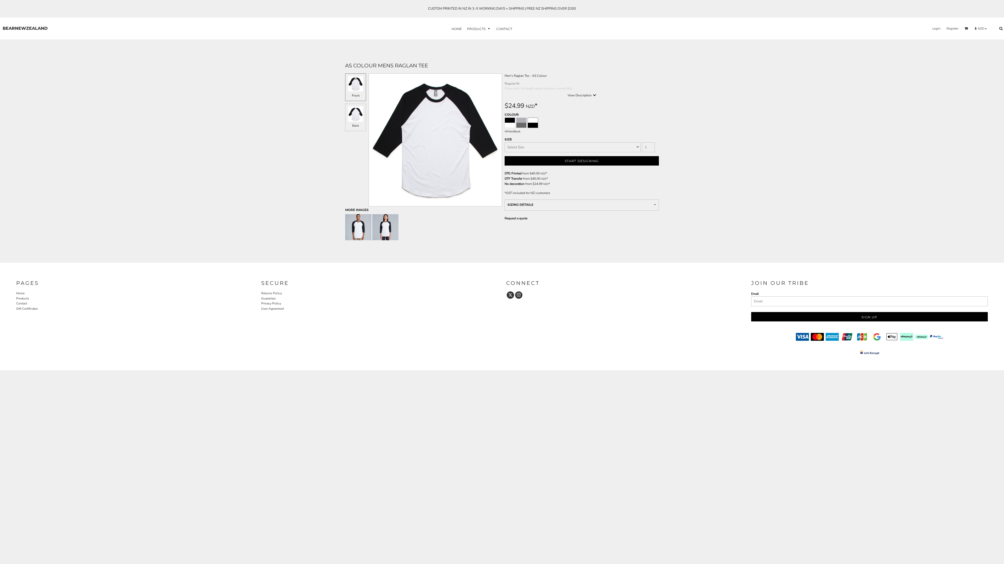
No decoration (514, 184)
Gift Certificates (27, 309)
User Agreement (272, 309)
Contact (21, 303)
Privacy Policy (271, 303)
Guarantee (268, 298)
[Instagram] (518, 295)
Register (952, 28)
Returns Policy (271, 293)
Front (356, 95)
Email (755, 294)
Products (22, 298)
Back (355, 126)
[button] (479, 28)
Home (20, 293)
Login (936, 28)
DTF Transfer (513, 179)
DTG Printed (513, 173)
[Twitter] (510, 295)
